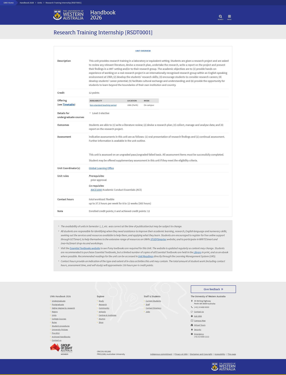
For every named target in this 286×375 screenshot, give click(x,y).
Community (104, 308)
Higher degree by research (63, 308)
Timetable (68, 104)
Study (101, 301)
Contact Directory (153, 308)
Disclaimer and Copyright (201, 354)
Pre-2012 (56, 333)
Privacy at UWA (181, 354)
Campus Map (200, 320)
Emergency (199, 334)
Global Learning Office (101, 168)
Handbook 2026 (27, 2)
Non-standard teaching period (103, 105)
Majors (55, 311)
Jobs (148, 311)
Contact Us (199, 311)
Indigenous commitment (161, 354)
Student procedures (61, 326)
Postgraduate (58, 304)
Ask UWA (198, 316)
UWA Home (9, 2)
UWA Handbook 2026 (60, 296)
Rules (54, 322)
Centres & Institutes (107, 315)
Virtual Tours (199, 325)
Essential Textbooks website (85, 248)
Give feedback (212, 289)
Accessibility (219, 354)
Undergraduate (58, 301)
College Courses (59, 318)
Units (39, 2)
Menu (229, 19)
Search (220, 19)
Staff (148, 304)
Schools (102, 311)
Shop (101, 322)
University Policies (60, 329)
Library (197, 252)
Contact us (56, 340)
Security (197, 329)
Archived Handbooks (61, 336)
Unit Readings (145, 256)
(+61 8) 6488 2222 (201, 336)
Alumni (102, 318)
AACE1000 (96, 189)
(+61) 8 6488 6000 (201, 307)
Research (103, 304)
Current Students (153, 301)
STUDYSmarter (158, 239)
